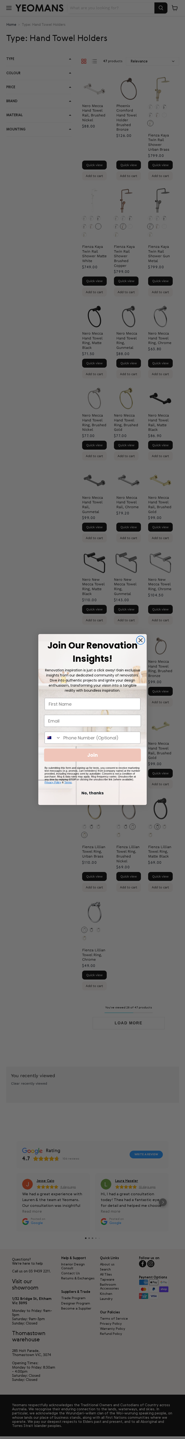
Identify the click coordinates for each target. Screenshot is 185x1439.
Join (92, 755)
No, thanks (92, 793)
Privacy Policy (53, 782)
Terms (68, 782)
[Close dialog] (140, 640)
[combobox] (53, 737)
